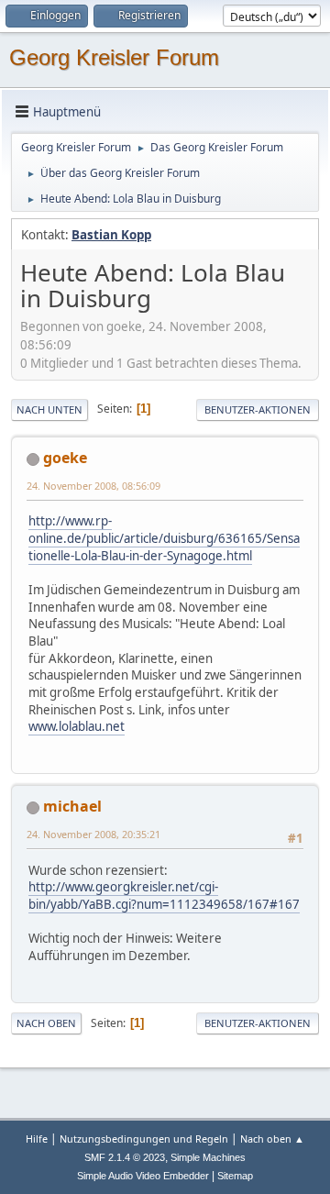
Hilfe (37, 1138)
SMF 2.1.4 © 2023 (124, 1157)
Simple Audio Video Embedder (143, 1175)
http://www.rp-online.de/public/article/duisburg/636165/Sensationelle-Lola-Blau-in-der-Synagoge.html (164, 538)
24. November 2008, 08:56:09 (93, 485)
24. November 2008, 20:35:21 (93, 834)
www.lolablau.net (76, 726)
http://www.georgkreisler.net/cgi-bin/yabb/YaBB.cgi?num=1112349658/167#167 (164, 895)
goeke (65, 458)
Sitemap (235, 1175)
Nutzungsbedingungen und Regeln (144, 1138)
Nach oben (46, 1023)
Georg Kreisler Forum (114, 57)
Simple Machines (208, 1157)
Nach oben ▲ (272, 1138)
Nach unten (49, 409)
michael (72, 806)
